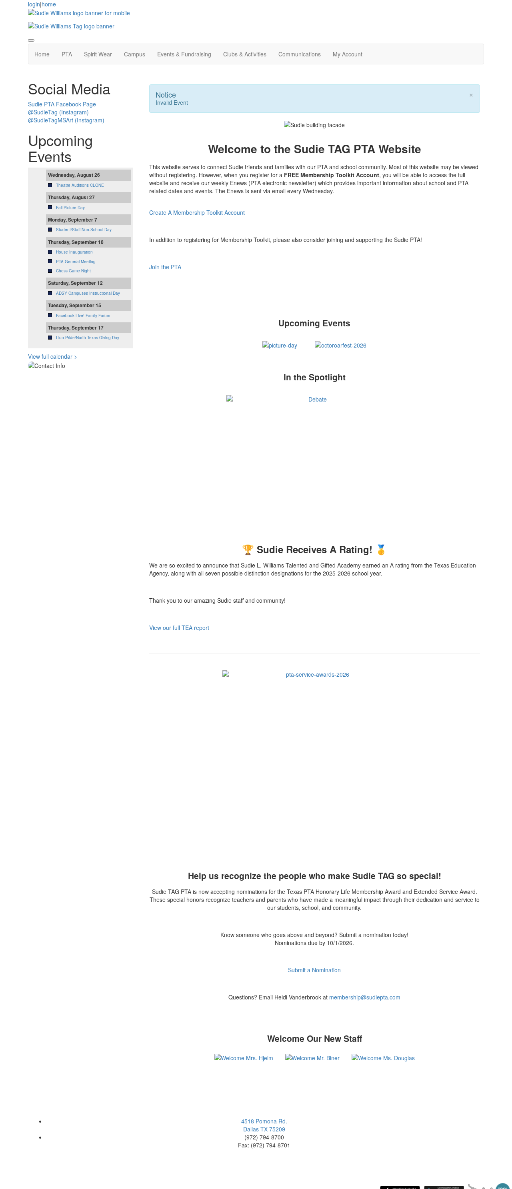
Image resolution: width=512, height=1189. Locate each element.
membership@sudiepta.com (364, 997)
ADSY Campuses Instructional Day (88, 293)
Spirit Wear (98, 54)
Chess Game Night (73, 271)
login (34, 4)
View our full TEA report (179, 627)
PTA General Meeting (76, 261)
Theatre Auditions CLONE (80, 185)
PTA (67, 54)
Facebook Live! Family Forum (83, 315)
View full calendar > (52, 356)
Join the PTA (165, 267)
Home (42, 54)
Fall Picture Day (70, 207)
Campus (134, 54)
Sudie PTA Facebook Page (62, 104)
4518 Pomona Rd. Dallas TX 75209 (264, 1125)
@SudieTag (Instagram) (58, 112)
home (49, 4)
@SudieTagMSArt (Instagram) (66, 120)
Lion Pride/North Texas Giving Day (87, 337)
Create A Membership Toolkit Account (197, 212)
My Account (347, 54)
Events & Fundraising (184, 54)
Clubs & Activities (244, 54)
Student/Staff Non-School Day (84, 229)
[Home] (79, 12)
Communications (299, 54)
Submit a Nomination (314, 970)
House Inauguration (74, 252)
